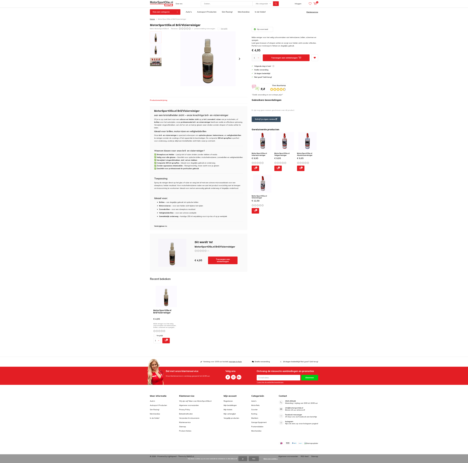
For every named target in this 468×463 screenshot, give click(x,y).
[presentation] (239, 59)
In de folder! (260, 12)
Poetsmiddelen (257, 427)
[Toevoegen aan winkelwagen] (166, 340)
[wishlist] (310, 3)
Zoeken (276, 3)
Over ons (179, 4)
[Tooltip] (273, 66)
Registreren (228, 401)
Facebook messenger (293, 415)
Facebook (227, 377)
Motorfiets (255, 405)
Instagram (233, 377)
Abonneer (309, 377)
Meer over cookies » (270, 459)
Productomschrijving (158, 100)
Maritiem (254, 418)
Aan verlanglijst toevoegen (314, 57)
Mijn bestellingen (230, 405)
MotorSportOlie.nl (162, 29)
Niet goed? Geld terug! (300, 361)
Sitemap (182, 427)
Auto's (189, 12)
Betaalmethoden (186, 414)
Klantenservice (312, 12)
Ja (243, 459)
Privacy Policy (184, 409)
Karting (254, 414)
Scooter (254, 409)
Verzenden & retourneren (189, 418)
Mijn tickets (228, 409)
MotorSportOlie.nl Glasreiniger (259, 197)
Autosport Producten (206, 12)
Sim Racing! (227, 12)
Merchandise (243, 12)
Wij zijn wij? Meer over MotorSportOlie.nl (195, 401)
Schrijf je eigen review (265, 119)
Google (239, 377)
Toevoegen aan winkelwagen (223, 260)
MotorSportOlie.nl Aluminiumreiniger (304, 154)
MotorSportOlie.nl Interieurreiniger (259, 154)
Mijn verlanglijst (230, 414)
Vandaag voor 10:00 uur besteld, (222, 361)
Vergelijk (159, 336)
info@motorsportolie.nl (294, 408)
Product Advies (185, 431)
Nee (253, 459)
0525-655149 (290, 401)
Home (152, 19)
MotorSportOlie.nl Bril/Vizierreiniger (162, 311)
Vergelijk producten (231, 418)
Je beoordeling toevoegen (204, 29)
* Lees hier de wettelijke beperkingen (270, 382)
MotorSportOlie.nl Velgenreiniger (282, 154)
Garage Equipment (259, 422)
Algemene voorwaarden (189, 405)
